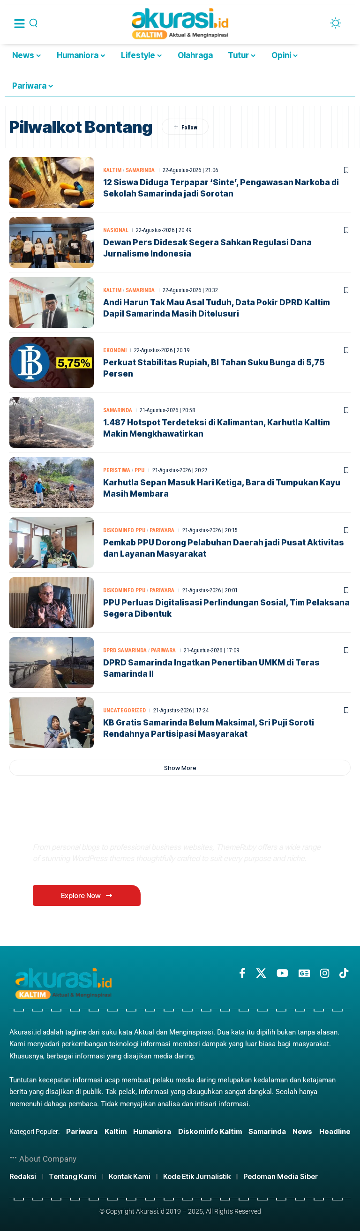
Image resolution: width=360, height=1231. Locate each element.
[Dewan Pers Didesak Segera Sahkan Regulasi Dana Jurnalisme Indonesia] (51, 242)
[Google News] (304, 973)
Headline (335, 1131)
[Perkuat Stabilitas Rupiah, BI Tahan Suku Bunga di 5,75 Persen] (51, 362)
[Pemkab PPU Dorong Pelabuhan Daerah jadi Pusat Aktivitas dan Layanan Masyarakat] (51, 542)
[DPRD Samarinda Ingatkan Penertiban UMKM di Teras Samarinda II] (51, 662)
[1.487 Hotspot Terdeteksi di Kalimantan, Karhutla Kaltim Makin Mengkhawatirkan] (51, 422)
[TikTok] (344, 973)
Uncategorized (124, 710)
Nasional (115, 230)
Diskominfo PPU (124, 530)
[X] (261, 973)
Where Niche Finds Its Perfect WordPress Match (163, 824)
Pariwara (162, 530)
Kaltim (112, 170)
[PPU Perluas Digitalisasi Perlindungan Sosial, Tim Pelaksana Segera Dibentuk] (51, 602)
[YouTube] (282, 973)
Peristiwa (116, 470)
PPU (139, 470)
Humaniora (152, 1131)
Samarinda (140, 170)
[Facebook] (242, 973)
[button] (180, 768)
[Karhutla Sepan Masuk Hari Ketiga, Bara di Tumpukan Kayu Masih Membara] (51, 482)
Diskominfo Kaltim (210, 1131)
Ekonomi (115, 350)
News (302, 1131)
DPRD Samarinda (125, 650)
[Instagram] (324, 973)
